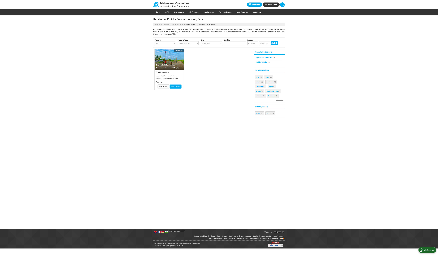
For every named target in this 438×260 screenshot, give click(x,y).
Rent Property (208, 12)
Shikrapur (271, 96)
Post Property (278, 236)
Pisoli (271, 86)
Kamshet (259, 96)
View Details (163, 86)
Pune (160, 24)
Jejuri (267, 77)
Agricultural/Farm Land (264, 57)
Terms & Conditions (200, 236)
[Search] (282, 4)
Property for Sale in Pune (172, 24)
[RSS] (282, 238)
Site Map (275, 238)
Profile (166, 12)
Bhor (257, 77)
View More (279, 100)
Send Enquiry (175, 86)
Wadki (258, 91)
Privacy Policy (215, 236)
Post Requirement (225, 12)
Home (158, 12)
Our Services (179, 12)
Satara (269, 113)
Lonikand (184, 24)
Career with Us (266, 236)
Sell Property (193, 12)
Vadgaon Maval (272, 91)
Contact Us (257, 12)
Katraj (258, 82)
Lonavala (270, 82)
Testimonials (254, 238)
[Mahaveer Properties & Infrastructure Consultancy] (171, 4)
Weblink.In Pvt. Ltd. (177, 246)
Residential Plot (261, 62)
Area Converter (242, 12)
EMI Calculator (242, 238)
